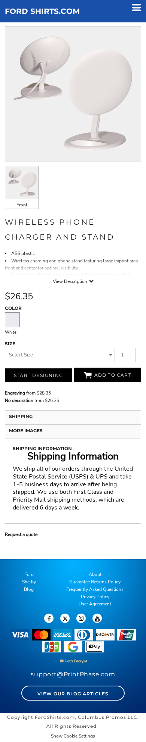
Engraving (15, 393)
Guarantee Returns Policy (95, 582)
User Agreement (95, 604)
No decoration (19, 400)
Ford (29, 574)
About (95, 574)
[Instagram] (81, 618)
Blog (29, 589)
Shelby (29, 582)
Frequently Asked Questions (95, 589)
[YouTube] (97, 618)
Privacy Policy (95, 597)
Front (21, 205)
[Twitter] (65, 618)
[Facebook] (49, 618)
